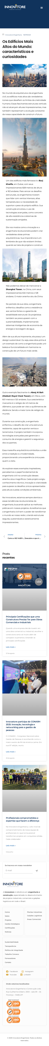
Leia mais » (10, 647)
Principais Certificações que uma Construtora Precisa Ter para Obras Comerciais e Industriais (24, 619)
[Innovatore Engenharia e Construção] (19, 7)
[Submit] (37, 870)
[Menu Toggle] (41, 8)
